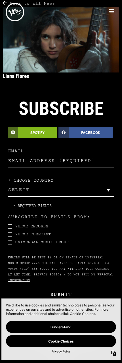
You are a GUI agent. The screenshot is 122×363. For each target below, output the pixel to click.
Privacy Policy (48, 274)
